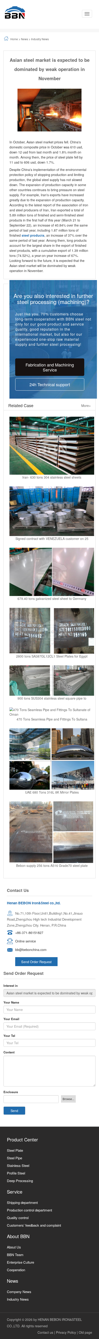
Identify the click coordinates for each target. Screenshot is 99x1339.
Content (9, 1052)
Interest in (10, 986)
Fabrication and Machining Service (50, 367)
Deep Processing (20, 1180)
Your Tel (9, 1036)
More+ (86, 405)
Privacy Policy (66, 1332)
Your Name (11, 1002)
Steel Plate (15, 1150)
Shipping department (22, 1202)
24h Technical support (49, 384)
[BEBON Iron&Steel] (14, 13)
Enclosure (10, 1092)
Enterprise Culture (20, 1262)
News (24, 39)
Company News (19, 1291)
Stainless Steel (18, 1165)
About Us (14, 1247)
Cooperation (16, 1269)
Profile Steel (16, 1173)
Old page (85, 1332)
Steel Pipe (14, 1157)
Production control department (29, 1210)
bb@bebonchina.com (31, 949)
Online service (25, 941)
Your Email (11, 1019)
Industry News (40, 39)
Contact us (45, 1332)
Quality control (18, 1217)
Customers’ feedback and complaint (34, 1225)
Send (14, 1110)
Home (14, 39)
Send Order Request (36, 961)
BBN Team (15, 1254)
